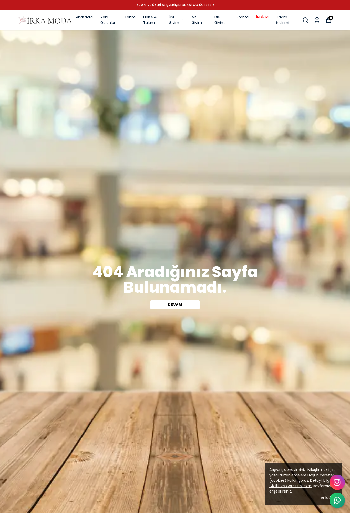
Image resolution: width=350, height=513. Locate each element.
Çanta (243, 17)
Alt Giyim (197, 20)
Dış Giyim (219, 20)
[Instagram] (337, 482)
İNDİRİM (262, 17)
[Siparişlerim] (317, 20)
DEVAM (175, 304)
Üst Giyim (174, 20)
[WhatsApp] (337, 500)
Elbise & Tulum (150, 20)
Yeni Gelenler (107, 20)
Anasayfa (84, 17)
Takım (130, 17)
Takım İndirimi (282, 20)
